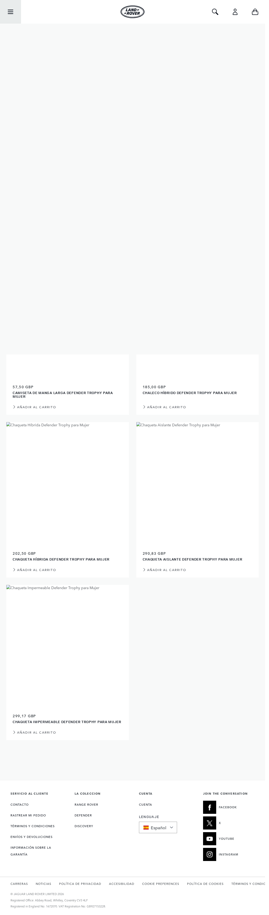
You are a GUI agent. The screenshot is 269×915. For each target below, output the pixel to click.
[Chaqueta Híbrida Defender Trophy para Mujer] (67, 483)
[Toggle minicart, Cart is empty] (255, 12)
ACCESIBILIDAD (121, 883)
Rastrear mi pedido (28, 815)
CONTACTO (20, 804)
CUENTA (145, 804)
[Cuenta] (235, 12)
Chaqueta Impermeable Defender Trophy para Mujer (67, 721)
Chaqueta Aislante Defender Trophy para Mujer (192, 559)
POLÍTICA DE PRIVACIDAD (80, 883)
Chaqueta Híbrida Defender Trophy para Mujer (61, 559)
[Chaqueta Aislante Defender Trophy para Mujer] (197, 483)
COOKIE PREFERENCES (160, 883)
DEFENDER (83, 815)
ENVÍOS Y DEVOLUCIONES (32, 837)
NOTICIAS (43, 883)
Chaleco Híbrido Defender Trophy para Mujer (190, 392)
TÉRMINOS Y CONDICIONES (33, 826)
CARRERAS (19, 883)
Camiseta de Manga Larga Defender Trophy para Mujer (63, 394)
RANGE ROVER (86, 804)
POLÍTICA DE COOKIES (205, 883)
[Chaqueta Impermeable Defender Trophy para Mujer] (67, 646)
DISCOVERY (84, 826)
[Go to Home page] (133, 12)
